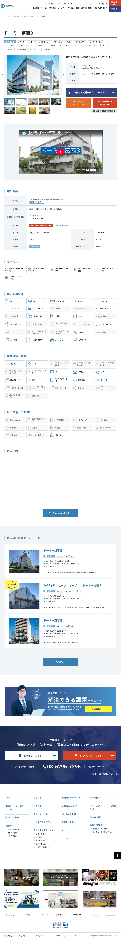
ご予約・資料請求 (42, 847)
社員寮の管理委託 (41, 822)
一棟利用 (37, 805)
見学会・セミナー (66, 3)
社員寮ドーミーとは (40, 8)
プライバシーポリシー (45, 936)
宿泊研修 (39, 837)
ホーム (10, 16)
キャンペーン (68, 830)
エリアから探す (13, 829)
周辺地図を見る (35, 202)
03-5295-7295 (64, 767)
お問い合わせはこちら (88, 755)
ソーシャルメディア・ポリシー (69, 936)
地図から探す (12, 836)
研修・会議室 (41, 834)
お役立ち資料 (96, 816)
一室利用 (37, 797)
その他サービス (42, 840)
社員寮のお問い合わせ (101, 828)
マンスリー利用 (73, 8)
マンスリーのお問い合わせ (102, 832)
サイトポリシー (26, 936)
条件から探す (12, 832)
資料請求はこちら (30, 755)
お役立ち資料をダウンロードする (87, 92)
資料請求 (114, 9)
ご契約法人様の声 (100, 8)
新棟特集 (51, 3)
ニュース (66, 838)
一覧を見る (59, 661)
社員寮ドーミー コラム (72, 797)
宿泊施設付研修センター (44, 830)
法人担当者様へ (87, 8)
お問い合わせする (39, 225)
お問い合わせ (114, 3)
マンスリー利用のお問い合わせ (104, 103)
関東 (25, 16)
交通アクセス (41, 844)
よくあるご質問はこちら (104, 774)
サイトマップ (10, 936)
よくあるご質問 (85, 3)
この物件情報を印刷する (104, 111)
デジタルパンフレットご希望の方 (103, 807)
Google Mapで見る (59, 513)
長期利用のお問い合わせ (78, 103)
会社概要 (102, 3)
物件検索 (52, 8)
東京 (31, 16)
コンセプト (12, 809)
